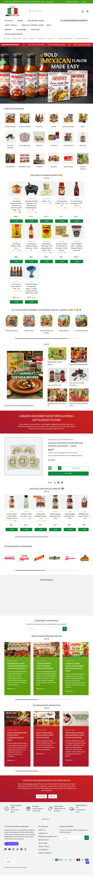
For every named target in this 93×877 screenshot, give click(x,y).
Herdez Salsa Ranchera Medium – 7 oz (41, 516)
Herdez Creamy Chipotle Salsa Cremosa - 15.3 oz (11, 516)
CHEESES (39, 167)
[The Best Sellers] (24, 118)
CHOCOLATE (54, 145)
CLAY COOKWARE (24, 145)
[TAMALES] (39, 137)
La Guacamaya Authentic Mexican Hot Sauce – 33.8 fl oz (31, 247)
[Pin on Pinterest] (62, 482)
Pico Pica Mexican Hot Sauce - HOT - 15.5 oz (77, 203)
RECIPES (32, 38)
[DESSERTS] (53, 158)
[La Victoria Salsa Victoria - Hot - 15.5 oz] (61, 188)
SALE (24, 38)
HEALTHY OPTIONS (83, 168)
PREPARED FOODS (24, 167)
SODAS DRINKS (64, 331)
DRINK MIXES (29, 331)
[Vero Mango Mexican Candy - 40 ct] (16, 231)
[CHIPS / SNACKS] (68, 137)
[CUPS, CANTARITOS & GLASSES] (46, 321)
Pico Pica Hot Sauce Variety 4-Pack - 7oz (16, 286)
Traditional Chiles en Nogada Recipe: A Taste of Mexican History (74, 735)
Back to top (45, 819)
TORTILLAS (83, 145)
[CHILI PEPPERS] (10, 158)
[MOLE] (83, 118)
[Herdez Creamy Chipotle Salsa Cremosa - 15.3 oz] (11, 502)
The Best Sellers (24, 126)
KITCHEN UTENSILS (10, 147)
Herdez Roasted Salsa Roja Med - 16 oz (69, 516)
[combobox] (50, 11)
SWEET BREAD (68, 167)
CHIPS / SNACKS (68, 145)
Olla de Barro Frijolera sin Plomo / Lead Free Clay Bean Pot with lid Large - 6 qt (16, 205)
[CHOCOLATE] (53, 137)
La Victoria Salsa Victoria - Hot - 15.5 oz (61, 203)
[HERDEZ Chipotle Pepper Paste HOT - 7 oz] (84, 502)
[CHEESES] (39, 158)
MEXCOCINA (41, 38)
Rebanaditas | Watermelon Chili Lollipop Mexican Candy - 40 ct (46, 247)
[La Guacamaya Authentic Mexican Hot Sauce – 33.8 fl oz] (31, 231)
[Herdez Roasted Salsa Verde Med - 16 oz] (55, 502)
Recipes (52, 796)
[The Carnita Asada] (81, 321)
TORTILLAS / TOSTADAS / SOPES (32, 25)
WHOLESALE (51, 38)
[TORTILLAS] (83, 137)
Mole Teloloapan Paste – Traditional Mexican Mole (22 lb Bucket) (77, 247)
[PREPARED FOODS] (24, 158)
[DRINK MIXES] (29, 321)
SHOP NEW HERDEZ (25, 93)
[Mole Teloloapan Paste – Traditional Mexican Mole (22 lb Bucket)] (76, 231)
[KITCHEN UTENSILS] (10, 137)
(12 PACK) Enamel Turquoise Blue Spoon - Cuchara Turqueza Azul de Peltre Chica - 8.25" (31, 288)
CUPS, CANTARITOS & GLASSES (46, 332)
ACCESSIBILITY (43, 850)
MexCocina (22, 786)
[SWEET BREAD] (68, 158)
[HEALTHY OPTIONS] (83, 158)
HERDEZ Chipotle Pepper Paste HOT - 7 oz (84, 516)
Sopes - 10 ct (46, 201)
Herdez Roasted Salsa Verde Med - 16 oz (55, 516)
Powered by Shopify (21, 867)
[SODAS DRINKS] (64, 321)
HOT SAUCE (39, 126)
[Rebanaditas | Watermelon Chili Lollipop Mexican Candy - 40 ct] (46, 231)
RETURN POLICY (43, 840)
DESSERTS (54, 167)
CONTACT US (42, 833)
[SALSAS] (53, 118)
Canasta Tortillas (52, 439)
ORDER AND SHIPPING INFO (47, 836)
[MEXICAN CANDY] (68, 118)
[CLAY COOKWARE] (24, 137)
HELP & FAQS (42, 843)
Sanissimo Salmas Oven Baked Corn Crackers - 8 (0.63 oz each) (61, 247)
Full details (51, 460)
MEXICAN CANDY (68, 126)
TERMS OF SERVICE (44, 853)
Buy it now (68, 473)
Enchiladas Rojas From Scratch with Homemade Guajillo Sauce (17, 736)
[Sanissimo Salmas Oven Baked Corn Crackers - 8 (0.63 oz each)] (61, 231)
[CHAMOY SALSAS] (10, 118)
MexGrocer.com (30, 784)
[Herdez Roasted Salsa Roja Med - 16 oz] (70, 502)
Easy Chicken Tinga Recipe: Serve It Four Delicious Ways (44, 735)
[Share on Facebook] (58, 482)
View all (46, 178)
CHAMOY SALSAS (10, 126)
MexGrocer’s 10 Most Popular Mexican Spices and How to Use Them (17, 666)
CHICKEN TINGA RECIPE (65, 38)
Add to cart (75, 468)
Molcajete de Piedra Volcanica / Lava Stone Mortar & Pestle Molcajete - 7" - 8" (31, 205)
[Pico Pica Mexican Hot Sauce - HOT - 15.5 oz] (76, 188)
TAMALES (39, 145)
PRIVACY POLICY (44, 846)
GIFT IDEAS (7, 38)
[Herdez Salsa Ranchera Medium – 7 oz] (41, 502)
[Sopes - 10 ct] (46, 188)
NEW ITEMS (17, 38)
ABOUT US (41, 830)
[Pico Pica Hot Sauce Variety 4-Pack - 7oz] (16, 271)
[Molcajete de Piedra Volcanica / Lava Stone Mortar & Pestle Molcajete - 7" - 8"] (31, 188)
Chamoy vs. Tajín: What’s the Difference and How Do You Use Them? (74, 667)
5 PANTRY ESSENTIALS (82, 38)
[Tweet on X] (55, 482)
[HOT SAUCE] (39, 118)
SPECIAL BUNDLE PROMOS (14, 34)
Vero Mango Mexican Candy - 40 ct (16, 246)
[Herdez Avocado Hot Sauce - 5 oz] (26, 502)
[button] (88, 11)
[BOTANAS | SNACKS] (11, 321)
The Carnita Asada (81, 331)
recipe (25, 788)
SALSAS (53, 126)
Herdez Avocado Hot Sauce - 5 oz (26, 515)
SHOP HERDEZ (10, 93)
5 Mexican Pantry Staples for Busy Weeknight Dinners (44, 666)
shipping (62, 452)
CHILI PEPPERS (10, 167)
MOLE (83, 126)
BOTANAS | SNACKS (12, 331)
